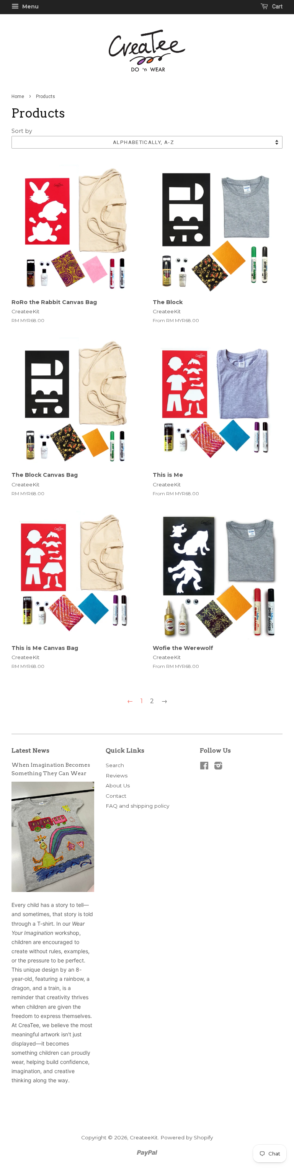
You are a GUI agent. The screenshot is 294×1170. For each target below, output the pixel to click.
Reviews (116, 775)
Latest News (30, 750)
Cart (277, 6)
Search (115, 765)
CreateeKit (144, 1137)
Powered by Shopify (186, 1137)
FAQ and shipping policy (137, 806)
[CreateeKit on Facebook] (204, 767)
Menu (30, 6)
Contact (116, 796)
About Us (118, 785)
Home (17, 96)
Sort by (21, 131)
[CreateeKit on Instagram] (218, 767)
